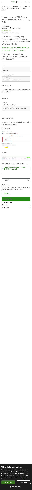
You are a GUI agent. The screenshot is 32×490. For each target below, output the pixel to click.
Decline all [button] (23, 482)
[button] (29, 20)
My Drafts (16, 205)
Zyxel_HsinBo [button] (6, 26)
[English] (16, 2)
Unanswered (16, 207)
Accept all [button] (8, 482)
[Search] (25, 2)
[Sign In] (29, 2)
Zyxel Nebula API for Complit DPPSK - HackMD (15, 168)
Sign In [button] (6, 193)
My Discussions (7, 202)
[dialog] (16, 477)
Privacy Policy (21, 479)
